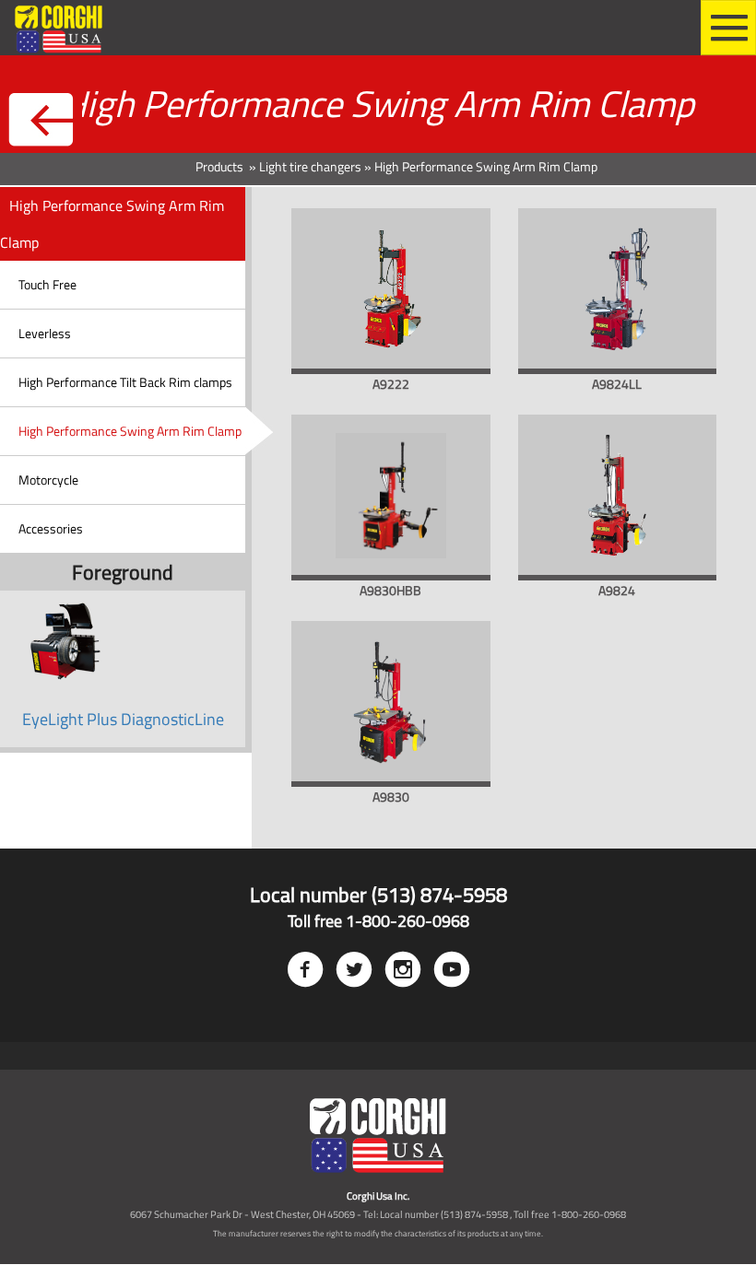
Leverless (44, 333)
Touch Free (47, 284)
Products (220, 166)
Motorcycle (48, 479)
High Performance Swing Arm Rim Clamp (130, 430)
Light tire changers (310, 166)
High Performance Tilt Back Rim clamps (125, 382)
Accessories (50, 528)
